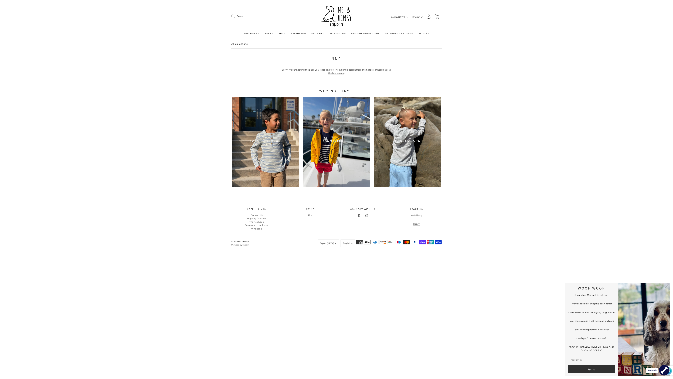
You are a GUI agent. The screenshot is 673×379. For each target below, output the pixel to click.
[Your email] (591, 359)
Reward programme (365, 33)
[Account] (428, 17)
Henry (416, 223)
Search (240, 16)
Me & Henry (416, 215)
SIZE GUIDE (337, 33)
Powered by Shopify (240, 245)
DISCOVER (250, 33)
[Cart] (437, 17)
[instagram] (367, 216)
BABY (267, 33)
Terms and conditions (256, 225)
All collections (239, 43)
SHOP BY (316, 33)
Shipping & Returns (399, 33)
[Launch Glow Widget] (664, 370)
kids (310, 215)
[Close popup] (666, 287)
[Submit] (235, 16)
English (416, 17)
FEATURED (297, 33)
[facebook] (359, 216)
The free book (256, 222)
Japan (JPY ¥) (398, 17)
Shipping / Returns (256, 218)
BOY (281, 33)
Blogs (423, 33)
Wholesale (256, 228)
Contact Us (257, 215)
